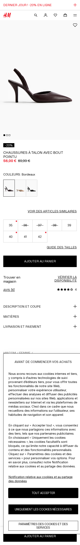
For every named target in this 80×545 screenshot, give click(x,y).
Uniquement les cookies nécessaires (43, 509)
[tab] (4, 135)
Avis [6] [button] (9, 290)
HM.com (9, 353)
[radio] (9, 188)
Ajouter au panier (40, 261)
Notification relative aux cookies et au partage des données (40, 479)
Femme (24, 353)
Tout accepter (43, 493)
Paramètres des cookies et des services (43, 525)
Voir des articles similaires (52, 211)
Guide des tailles (62, 247)
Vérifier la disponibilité (65, 278)
